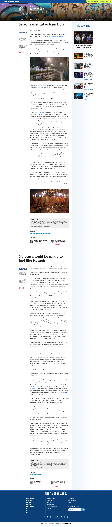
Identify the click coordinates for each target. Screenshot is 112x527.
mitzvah (34, 388)
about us (49, 502)
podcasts (28, 510)
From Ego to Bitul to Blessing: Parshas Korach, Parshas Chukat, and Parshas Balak (61, 483)
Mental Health (46, 233)
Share (21, 32)
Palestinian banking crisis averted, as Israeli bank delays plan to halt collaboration (88, 65)
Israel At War (38, 233)
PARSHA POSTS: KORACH (35, 474)
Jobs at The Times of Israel (52, 506)
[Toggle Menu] (1, 1)
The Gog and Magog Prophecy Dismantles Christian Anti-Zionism (60, 242)
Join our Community (93, 1)
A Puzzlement (37, 481)
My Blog (31, 19)
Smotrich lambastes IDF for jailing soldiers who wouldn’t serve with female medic (88, 95)
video (27, 512)
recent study (40, 112)
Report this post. (22, 52)
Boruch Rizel (57, 486)
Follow (32, 12)
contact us (49, 508)
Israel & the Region (30, 498)
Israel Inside (28, 502)
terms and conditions (51, 498)
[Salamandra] (67, 523)
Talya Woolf (37, 9)
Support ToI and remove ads (105, 1)
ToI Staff (83, 49)
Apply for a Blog (89, 19)
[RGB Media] (57, 523)
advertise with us (50, 504)
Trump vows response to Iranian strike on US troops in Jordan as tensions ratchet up (88, 55)
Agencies (85, 89)
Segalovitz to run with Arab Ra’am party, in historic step (83, 46)
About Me (37, 19)
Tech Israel (28, 504)
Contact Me (45, 19)
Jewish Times (29, 500)
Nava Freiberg (86, 79)
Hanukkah (32, 233)
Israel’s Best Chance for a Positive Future (40, 241)
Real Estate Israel (30, 506)
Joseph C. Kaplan (37, 482)
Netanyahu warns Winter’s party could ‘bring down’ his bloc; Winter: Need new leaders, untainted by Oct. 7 (88, 75)
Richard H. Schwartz (37, 243)
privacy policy (49, 500)
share (64, 392)
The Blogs (32, 6)
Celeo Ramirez (57, 244)
